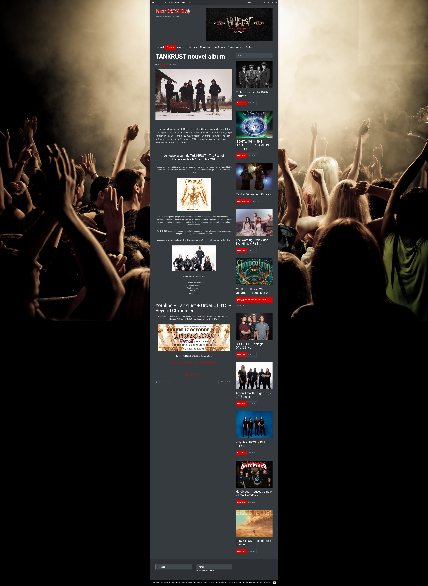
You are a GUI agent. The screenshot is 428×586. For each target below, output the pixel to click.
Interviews (192, 47)
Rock (243, 103)
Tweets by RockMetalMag (205, 570)
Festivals (251, 299)
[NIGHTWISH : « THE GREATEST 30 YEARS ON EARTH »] (254, 124)
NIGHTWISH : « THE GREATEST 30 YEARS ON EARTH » (252, 145)
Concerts (244, 299)
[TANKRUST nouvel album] (193, 94)
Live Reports (219, 47)
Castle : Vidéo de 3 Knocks (253, 194)
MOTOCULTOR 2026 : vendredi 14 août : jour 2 (252, 290)
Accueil (160, 47)
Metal (161, 64)
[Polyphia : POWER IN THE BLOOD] (254, 424)
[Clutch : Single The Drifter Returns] (254, 74)
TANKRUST (164, 382)
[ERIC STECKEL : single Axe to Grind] (254, 523)
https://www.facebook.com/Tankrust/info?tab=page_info (194, 362)
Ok (274, 582)
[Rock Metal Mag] (173, 11)
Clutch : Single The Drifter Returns (181, 2)
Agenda (180, 47)
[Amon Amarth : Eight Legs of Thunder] (254, 375)
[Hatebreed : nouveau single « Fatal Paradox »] (254, 474)
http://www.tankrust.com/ (194, 375)
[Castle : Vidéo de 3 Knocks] (254, 176)
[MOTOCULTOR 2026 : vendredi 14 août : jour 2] (254, 271)
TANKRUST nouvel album (190, 56)
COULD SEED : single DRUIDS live (249, 345)
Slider (243, 301)
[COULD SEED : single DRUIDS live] (254, 326)
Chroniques (205, 47)
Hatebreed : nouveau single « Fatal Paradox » (254, 493)
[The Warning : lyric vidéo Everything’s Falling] (254, 222)
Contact (249, 47)
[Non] (425, 583)
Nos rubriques (234, 47)
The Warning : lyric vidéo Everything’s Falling (252, 241)
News (169, 47)
